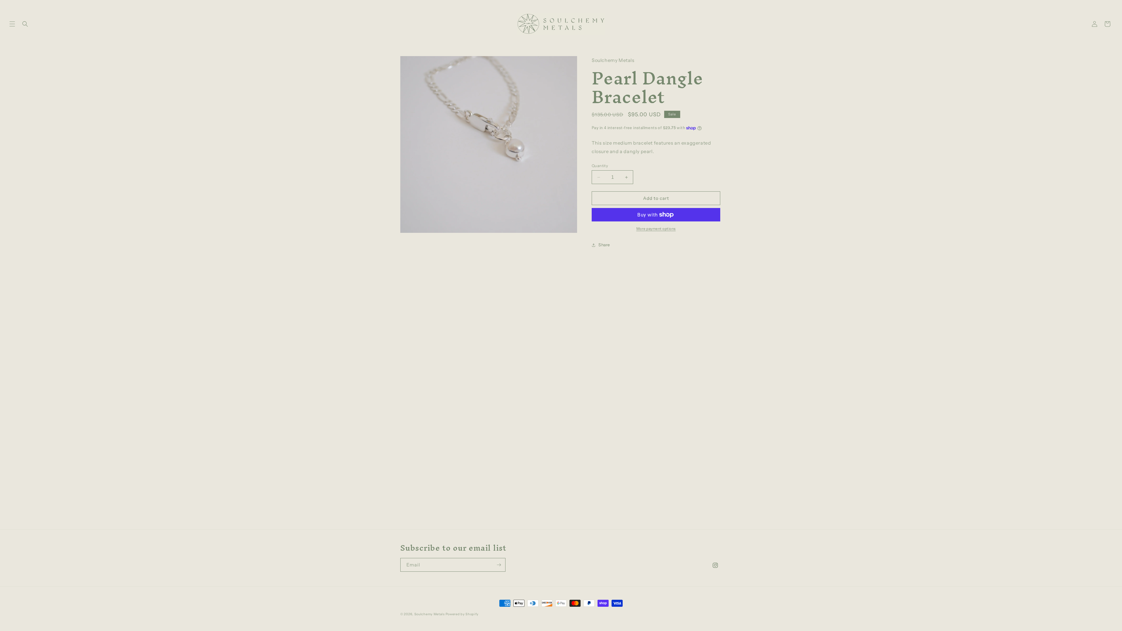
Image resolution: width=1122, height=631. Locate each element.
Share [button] (604, 244)
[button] (12, 24)
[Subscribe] (498, 565)
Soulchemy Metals (429, 614)
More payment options (656, 228)
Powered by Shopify (462, 614)
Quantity (600, 165)
